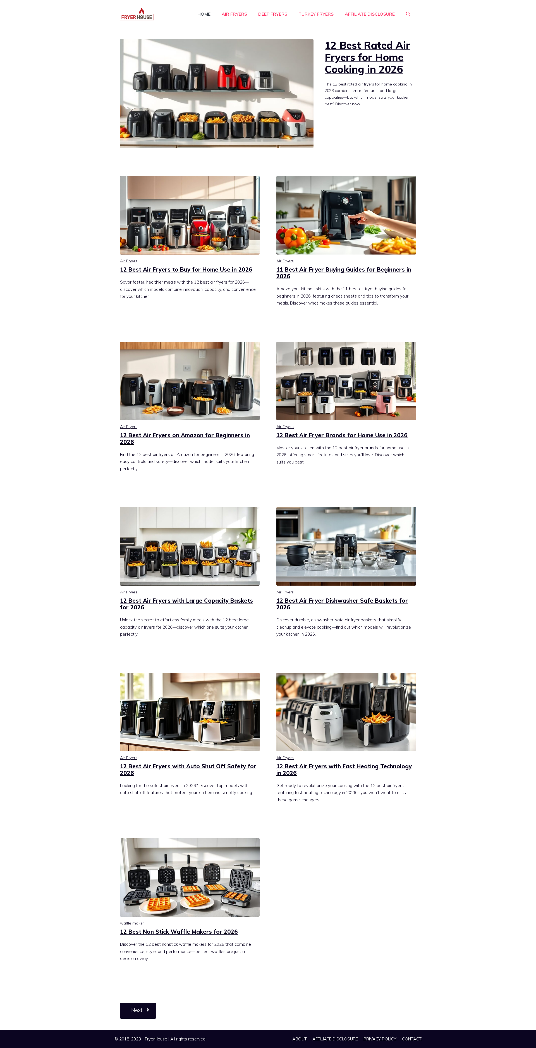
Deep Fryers (272, 14)
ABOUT (299, 1039)
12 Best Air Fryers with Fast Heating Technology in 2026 (344, 769)
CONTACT (412, 1039)
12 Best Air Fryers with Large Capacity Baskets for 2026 (186, 604)
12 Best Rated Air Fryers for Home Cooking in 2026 (367, 57)
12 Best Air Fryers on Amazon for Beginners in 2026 (185, 438)
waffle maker (132, 923)
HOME (203, 14)
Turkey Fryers (316, 14)
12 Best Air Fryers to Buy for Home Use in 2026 (186, 269)
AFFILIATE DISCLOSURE (370, 14)
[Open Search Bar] (408, 14)
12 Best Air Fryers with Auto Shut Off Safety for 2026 (188, 769)
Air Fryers (234, 14)
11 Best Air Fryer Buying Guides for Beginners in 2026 (343, 273)
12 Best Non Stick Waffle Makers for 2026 (179, 931)
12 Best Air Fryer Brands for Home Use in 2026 (342, 435)
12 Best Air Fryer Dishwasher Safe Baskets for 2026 (342, 604)
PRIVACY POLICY (379, 1039)
